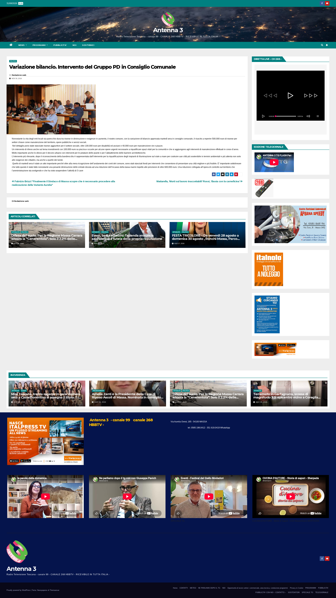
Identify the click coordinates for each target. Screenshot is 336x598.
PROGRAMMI (310, 588)
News (21, 45)
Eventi (23, 390)
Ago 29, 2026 (19, 402)
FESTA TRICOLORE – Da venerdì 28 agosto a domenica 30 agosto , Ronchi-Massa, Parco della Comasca (205, 239)
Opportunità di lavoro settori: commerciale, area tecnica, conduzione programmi (257, 588)
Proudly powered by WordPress (19, 590)
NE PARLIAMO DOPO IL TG (209, 588)
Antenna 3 (168, 30)
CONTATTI (184, 588)
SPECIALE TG (307, 592)
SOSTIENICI (88, 45)
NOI (75, 45)
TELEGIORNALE (321, 592)
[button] (322, 45)
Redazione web (19, 75)
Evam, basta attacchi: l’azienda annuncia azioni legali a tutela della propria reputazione (127, 237)
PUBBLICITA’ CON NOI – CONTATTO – (270, 592)
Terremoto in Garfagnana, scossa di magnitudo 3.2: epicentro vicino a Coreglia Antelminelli (285, 397)
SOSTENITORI (294, 592)
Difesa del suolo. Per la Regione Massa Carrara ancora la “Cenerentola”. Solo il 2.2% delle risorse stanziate (46, 239)
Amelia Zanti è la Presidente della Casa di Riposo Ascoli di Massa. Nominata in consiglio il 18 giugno (127, 397)
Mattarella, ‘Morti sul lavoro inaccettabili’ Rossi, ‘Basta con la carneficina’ (198, 181)
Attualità (15, 232)
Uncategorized (98, 390)
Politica (13, 61)
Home (175, 588)
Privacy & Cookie (296, 588)
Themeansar (54, 590)
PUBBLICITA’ (60, 45)
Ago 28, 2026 (100, 402)
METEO (193, 588)
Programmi (39, 45)
